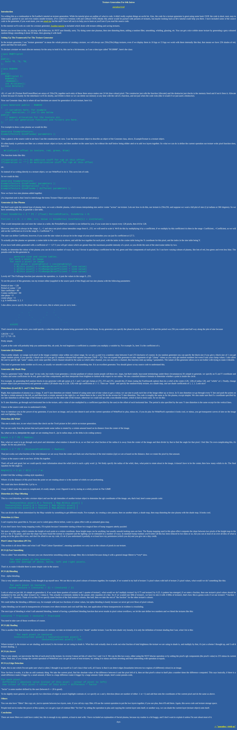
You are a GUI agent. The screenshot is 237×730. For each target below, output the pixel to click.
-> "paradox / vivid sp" (225, 726)
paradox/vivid (119, 7)
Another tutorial (57, 26)
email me (47, 21)
